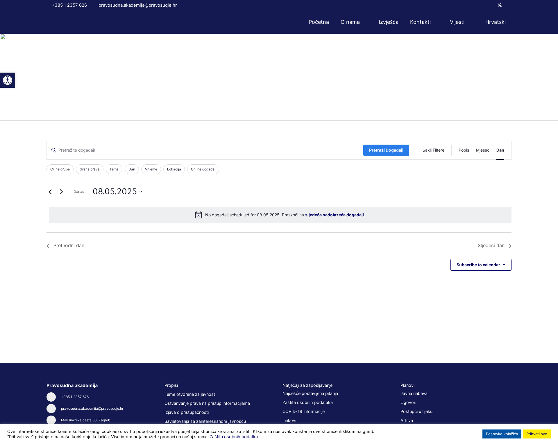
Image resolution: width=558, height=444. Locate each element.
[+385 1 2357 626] (53, 397)
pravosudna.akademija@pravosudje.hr (92, 408)
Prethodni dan (68, 245)
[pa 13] (70, 22)
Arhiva (406, 420)
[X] (499, 5)
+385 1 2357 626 (75, 397)
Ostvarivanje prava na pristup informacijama (207, 403)
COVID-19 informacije (303, 411)
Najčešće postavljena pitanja (310, 393)
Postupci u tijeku (416, 411)
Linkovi (289, 420)
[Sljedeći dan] (61, 191)
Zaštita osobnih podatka (234, 436)
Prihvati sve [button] (536, 434)
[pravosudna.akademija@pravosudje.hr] (53, 408)
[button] (363, 22)
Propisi (171, 385)
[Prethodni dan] (49, 191)
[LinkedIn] (509, 5)
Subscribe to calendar (478, 264)
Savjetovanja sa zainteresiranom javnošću (205, 421)
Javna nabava (414, 393)
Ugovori (408, 402)
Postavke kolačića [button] (502, 434)
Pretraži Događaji (386, 150)
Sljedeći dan (491, 245)
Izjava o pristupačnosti (186, 412)
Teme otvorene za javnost (189, 394)
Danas (79, 191)
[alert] (280, 215)
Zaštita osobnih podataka (307, 402)
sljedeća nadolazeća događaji (334, 214)
